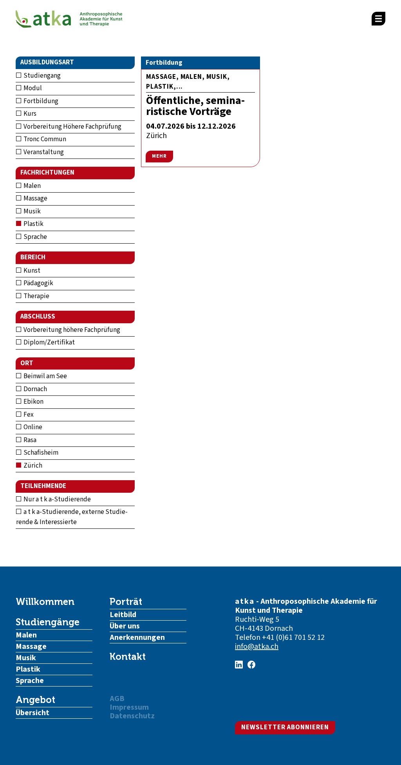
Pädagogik (37, 283)
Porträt (126, 601)
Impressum (129, 707)
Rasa (29, 440)
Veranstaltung (43, 152)
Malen (31, 186)
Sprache (34, 237)
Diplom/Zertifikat (48, 342)
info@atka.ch (256, 646)
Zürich (32, 465)
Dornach (34, 389)
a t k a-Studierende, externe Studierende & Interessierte (72, 517)
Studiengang (41, 75)
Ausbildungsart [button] (47, 62)
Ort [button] (26, 363)
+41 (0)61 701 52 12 (293, 637)
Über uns (125, 626)
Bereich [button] (32, 257)
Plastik (32, 224)
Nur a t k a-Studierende (56, 499)
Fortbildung (40, 101)
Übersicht (32, 712)
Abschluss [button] (37, 316)
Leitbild (123, 614)
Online (32, 427)
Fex (28, 414)
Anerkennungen (137, 637)
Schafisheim (40, 452)
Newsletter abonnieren (285, 727)
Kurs (29, 113)
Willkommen (45, 601)
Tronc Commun (44, 139)
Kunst (31, 270)
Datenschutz (132, 715)
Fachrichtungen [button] (47, 172)
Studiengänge (47, 622)
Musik (31, 211)
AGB (117, 698)
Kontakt (128, 656)
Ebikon (32, 401)
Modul (32, 88)
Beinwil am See (44, 376)
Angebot (35, 699)
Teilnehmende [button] (43, 486)
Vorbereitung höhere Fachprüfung (71, 330)
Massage (34, 198)
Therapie (35, 296)
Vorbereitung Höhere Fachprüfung (71, 126)
